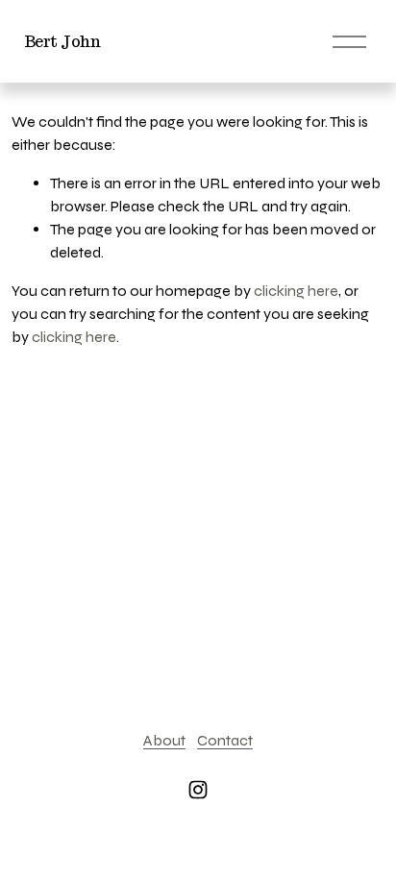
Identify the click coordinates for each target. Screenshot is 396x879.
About (164, 740)
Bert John (62, 42)
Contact (225, 740)
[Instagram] (198, 789)
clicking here (296, 290)
